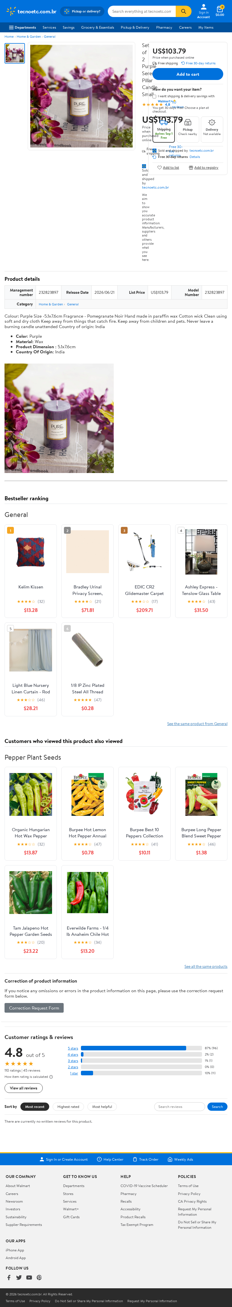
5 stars (73, 1048)
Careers (185, 27)
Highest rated (68, 1106)
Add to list (171, 167)
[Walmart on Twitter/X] (19, 1277)
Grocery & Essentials (97, 27)
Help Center (113, 1159)
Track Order (148, 1159)
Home (9, 36)
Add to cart (188, 74)
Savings (68, 27)
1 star (74, 1073)
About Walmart (18, 1185)
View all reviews (23, 1088)
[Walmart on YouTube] (29, 1277)
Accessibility (131, 1208)
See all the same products (205, 966)
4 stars (73, 1054)
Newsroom (14, 1201)
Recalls (126, 1201)
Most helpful (102, 1106)
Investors (13, 1208)
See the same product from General (197, 723)
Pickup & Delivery (135, 27)
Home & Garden (29, 36)
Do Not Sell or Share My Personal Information (197, 1224)
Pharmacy (164, 27)
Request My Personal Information (194, 1211)
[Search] (184, 11)
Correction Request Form (34, 1008)
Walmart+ (71, 1208)
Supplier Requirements (24, 1224)
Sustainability (16, 1216)
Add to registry (206, 167)
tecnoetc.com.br (155, 187)
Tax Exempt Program (137, 1224)
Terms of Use (188, 1185)
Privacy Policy (189, 1193)
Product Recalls (133, 1216)
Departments (25, 27)
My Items (205, 27)
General (49, 36)
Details (195, 157)
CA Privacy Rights (192, 1201)
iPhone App (15, 1250)
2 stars (73, 1067)
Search (217, 1106)
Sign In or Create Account (67, 1159)
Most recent (34, 1106)
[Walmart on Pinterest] (39, 1277)
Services (49, 27)
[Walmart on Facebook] (9, 1277)
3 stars (73, 1061)
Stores (68, 1193)
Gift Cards (71, 1216)
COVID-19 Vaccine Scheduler (144, 1185)
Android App (16, 1257)
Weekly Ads (183, 1159)
